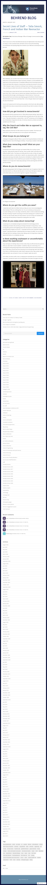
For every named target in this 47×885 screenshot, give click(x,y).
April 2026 (5, 551)
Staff (4, 462)
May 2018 (5, 706)
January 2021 (6, 652)
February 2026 (6, 556)
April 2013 (5, 833)
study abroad (5, 859)
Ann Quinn (18, 844)
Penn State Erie (24, 855)
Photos (4, 438)
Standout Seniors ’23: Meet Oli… (22, 522)
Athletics (5, 351)
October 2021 (6, 636)
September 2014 (6, 800)
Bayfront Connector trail (8, 356)
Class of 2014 (6, 363)
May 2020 (5, 666)
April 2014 (5, 812)
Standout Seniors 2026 (8, 483)
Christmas (5, 361)
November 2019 (6, 674)
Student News (6, 485)
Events (4, 398)
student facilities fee (32, 857)
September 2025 (6, 561)
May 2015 (5, 782)
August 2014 (5, 803)
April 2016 (5, 756)
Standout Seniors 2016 (8, 466)
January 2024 (6, 603)
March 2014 (5, 814)
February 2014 (6, 817)
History (4, 417)
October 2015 (6, 770)
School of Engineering (8, 448)
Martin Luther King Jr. (7, 429)
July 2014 (5, 805)
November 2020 (6, 657)
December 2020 (6, 655)
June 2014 (5, 807)
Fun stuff (5, 405)
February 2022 (6, 631)
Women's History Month (8, 504)
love (4, 853)
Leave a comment (40, 32)
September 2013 (6, 828)
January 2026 (6, 559)
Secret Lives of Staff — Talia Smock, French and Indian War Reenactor (22, 28)
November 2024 (6, 582)
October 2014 (6, 798)
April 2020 (5, 669)
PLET (29, 855)
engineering (36, 846)
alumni (13, 844)
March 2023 (5, 615)
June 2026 (5, 547)
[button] (21, 284)
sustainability (6, 490)
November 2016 (6, 742)
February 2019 (6, 688)
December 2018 (6, 692)
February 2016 (6, 760)
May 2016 (5, 753)
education (31, 846)
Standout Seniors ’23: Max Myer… (22, 526)
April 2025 (5, 570)
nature (26, 853)
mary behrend (9, 853)
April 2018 (5, 709)
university (18, 859)
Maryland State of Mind (8, 431)
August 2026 (5, 544)
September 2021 (6, 638)
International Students (26, 851)
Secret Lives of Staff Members (26, 297)
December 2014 (6, 793)
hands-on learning (7, 415)
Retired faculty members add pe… (22, 518)
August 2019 (5, 681)
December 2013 (6, 821)
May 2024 (5, 594)
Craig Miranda (22, 846)
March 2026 (5, 554)
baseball (25, 844)
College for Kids (6, 389)
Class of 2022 (6, 377)
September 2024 (6, 587)
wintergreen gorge (25, 859)
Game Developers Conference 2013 (11, 408)
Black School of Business (8, 846)
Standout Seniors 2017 (8, 469)
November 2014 (6, 796)
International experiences (8, 424)
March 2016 (5, 758)
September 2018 (6, 699)
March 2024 (5, 598)
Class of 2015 (6, 365)
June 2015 (5, 779)
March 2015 (5, 786)
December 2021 (6, 634)
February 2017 (6, 735)
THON (11, 859)
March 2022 (5, 629)
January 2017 (6, 737)
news (29, 853)
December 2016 (6, 739)
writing (31, 859)
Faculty (4, 848)
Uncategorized (38, 297)
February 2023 (6, 617)
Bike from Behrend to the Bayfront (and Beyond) (13, 322)
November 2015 (6, 767)
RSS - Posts (5, 868)
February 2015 (6, 789)
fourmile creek (17, 848)
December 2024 (6, 580)
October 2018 (6, 697)
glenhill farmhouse (25, 848)
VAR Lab (4, 497)
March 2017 (5, 732)
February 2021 (6, 650)
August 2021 (5, 641)
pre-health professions (8, 441)
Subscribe (40, 333)
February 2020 (6, 671)
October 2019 (6, 676)
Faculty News (6, 401)
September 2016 (6, 746)
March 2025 (5, 573)
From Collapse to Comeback (9, 324)
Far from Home (6, 403)
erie (41, 846)
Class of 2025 (6, 384)
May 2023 (5, 610)
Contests (5, 394)
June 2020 (5, 664)
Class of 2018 (6, 372)
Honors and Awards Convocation (14, 851)
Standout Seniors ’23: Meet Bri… (22, 529)
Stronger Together (7, 319)
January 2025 (6, 577)
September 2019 (6, 678)
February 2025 (6, 575)
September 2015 (6, 772)
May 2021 (5, 643)
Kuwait (33, 851)
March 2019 (5, 685)
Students (39, 857)
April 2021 (5, 645)
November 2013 (6, 824)
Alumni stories (6, 344)
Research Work (6, 443)
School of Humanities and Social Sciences (12, 450)
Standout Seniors (7, 464)
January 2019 (6, 690)
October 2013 (6, 826)
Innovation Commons (7, 422)
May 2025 (5, 568)
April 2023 (5, 613)
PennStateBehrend (16, 855)
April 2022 (5, 627)
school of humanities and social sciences (11, 857)
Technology (5, 492)
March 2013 (5, 836)
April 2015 (5, 784)
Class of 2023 (6, 380)
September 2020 (6, 659)
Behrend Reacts (6, 358)
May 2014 (5, 810)
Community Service (7, 391)
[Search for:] (23, 309)
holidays (4, 851)
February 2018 (6, 713)
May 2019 (5, 683)
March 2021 (5, 648)
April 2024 (5, 596)
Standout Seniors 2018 (8, 471)
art (3, 349)
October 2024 (6, 584)
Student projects (6, 487)
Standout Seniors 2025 (8, 480)
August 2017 (5, 725)
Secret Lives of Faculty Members (10, 457)
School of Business (7, 445)
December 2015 (6, 765)
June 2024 (5, 591)
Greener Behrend (7, 410)
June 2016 (5, 751)
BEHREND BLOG (23, 18)
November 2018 (6, 695)
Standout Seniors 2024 (8, 478)
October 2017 (6, 720)
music (22, 853)
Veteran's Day (6, 499)
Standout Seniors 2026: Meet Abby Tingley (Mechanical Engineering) (18, 327)
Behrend (29, 844)
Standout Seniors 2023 (8, 476)
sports (26, 857)
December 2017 (6, 716)
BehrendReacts (35, 844)
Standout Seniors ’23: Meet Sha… (19, 533)
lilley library (5, 427)
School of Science (13, 297)
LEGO (36, 851)
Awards (4, 354)
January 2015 (6, 791)
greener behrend (33, 848)
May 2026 (5, 549)
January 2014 (6, 819)
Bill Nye (40, 844)
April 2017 (5, 730)
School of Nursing (7, 452)
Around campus (6, 347)
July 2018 (5, 702)
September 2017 (6, 723)
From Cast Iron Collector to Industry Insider (12, 317)
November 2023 (6, 605)
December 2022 (6, 620)
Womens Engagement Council (9, 506)
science (22, 857)
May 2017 (5, 728)
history (38, 848)
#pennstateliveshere (7, 844)
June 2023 (5, 608)
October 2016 (6, 744)
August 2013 (5, 831)
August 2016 (5, 749)
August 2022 (5, 622)
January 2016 (6, 763)
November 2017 (6, 718)
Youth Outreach (6, 509)
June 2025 (5, 566)
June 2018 (5, 704)
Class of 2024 (6, 382)
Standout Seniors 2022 (8, 473)
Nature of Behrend (7, 434)
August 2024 (5, 589)
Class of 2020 (6, 375)
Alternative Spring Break (8, 342)
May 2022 (5, 624)
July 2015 (5, 777)
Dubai (27, 846)
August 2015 (5, 774)
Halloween (5, 412)
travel (14, 859)
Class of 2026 (6, 387)
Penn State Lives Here (8, 436)
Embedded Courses (7, 396)
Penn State (33, 853)
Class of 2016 (6, 368)
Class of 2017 (6, 370)
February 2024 (6, 601)
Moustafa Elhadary (16, 853)
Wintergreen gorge (7, 502)
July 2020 (5, 662)
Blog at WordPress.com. (23, 879)
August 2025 (5, 563)
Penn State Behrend (7, 855)
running (32, 855)
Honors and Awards (7, 419)
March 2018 (5, 711)
